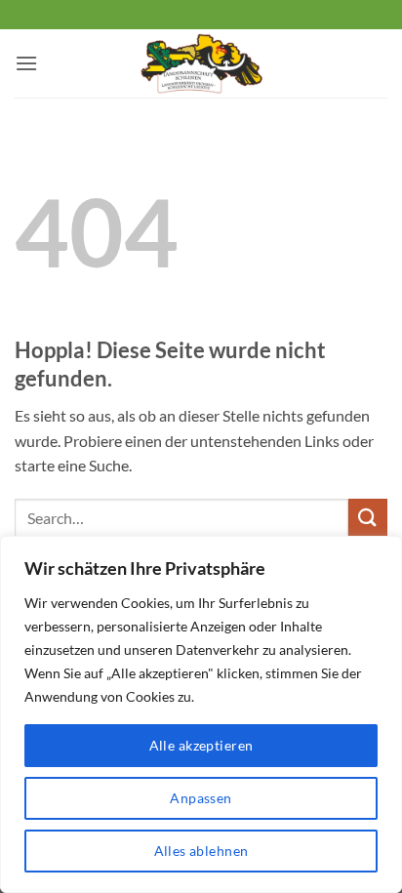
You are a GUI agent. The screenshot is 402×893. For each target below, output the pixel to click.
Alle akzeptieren (201, 745)
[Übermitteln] (367, 518)
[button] (26, 63)
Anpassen (200, 798)
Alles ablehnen (201, 850)
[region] (201, 714)
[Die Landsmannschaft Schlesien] (201, 63)
